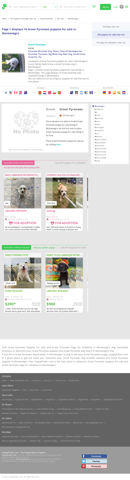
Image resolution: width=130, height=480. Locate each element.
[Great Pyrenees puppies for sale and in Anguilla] (71, 92)
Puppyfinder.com (9, 455)
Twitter (96, 461)
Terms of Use (60, 380)
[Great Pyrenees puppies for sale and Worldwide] (5, 92)
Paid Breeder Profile (62, 422)
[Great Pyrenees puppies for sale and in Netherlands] (44, 92)
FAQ (24, 390)
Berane (97, 115)
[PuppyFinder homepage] (4, 6)
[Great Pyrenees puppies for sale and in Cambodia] (123, 92)
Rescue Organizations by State (14, 441)
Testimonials (47, 390)
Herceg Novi (99, 130)
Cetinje (97, 124)
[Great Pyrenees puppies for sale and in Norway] (49, 92)
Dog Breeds (83, 399)
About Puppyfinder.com (19, 380)
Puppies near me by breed (67, 413)
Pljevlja (97, 161)
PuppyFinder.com (10, 452)
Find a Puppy (7, 399)
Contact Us (36, 380)
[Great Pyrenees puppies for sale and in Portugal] (59, 92)
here (58, 144)
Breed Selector (23, 459)
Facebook (96, 456)
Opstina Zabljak (100, 158)
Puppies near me (47, 413)
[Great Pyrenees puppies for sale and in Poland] (54, 92)
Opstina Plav (99, 145)
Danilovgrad (99, 127)
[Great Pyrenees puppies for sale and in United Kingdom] (20, 92)
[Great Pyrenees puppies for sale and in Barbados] (91, 92)
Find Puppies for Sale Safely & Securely (17, 409)
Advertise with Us (9, 422)
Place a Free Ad (25, 422)
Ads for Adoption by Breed (52, 436)
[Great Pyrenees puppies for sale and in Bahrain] (109, 92)
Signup (105, 6)
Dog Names (95, 399)
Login (115, 6)
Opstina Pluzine (101, 148)
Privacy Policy (74, 380)
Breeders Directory (9, 413)
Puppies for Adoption (28, 413)
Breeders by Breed (73, 436)
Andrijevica (99, 109)
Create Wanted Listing (44, 409)
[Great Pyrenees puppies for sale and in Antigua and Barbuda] (76, 92)
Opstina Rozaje (100, 152)
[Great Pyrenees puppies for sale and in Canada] (15, 92)
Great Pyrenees (71, 109)
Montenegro (99, 106)
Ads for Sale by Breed (29, 436)
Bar (96, 112)
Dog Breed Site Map (10, 436)
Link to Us (48, 380)
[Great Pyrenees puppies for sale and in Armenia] (104, 92)
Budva (97, 121)
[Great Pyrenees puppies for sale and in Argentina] (81, 92)
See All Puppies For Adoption (70, 162)
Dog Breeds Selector (67, 399)
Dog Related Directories (113, 399)
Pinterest (96, 466)
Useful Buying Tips (64, 409)
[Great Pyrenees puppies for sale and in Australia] (25, 92)
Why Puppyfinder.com (94, 422)
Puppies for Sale (21, 399)
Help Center (34, 390)
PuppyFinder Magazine (11, 390)
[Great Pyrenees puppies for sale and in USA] (10, 92)
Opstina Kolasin (101, 139)
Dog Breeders (36, 399)
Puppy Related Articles (83, 409)
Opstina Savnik (100, 155)
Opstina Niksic (100, 142)
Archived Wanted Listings (70, 441)
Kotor (97, 133)
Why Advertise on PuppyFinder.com (16, 427)
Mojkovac (98, 136)
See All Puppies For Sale (73, 247)
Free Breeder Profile (43, 422)
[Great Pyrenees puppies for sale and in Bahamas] (86, 92)
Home (4, 18)
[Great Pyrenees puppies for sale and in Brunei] (119, 92)
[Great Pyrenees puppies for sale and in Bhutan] (114, 92)
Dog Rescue (50, 399)
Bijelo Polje (99, 118)
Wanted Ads (77, 422)
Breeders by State (91, 436)
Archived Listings (50, 441)
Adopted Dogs (35, 441)
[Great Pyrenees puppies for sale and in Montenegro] (39, 92)
